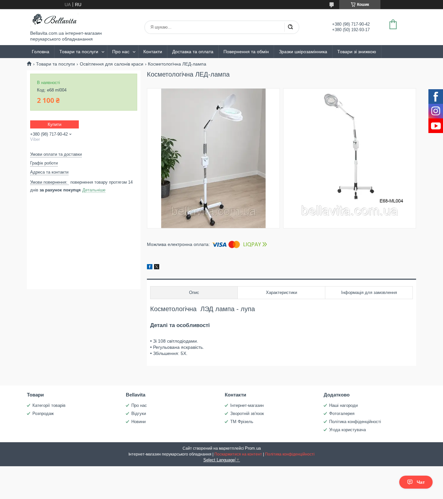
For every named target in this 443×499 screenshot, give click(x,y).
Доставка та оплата (192, 51)
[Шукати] (290, 27)
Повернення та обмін (246, 51)
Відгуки (138, 413)
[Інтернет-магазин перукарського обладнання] (54, 19)
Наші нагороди (343, 405)
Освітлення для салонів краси (111, 64)
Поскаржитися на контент (238, 454)
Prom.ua (253, 448)
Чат (421, 482)
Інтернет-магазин (247, 405)
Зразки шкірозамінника (303, 51)
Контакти (152, 51)
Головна (40, 51)
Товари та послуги (78, 51)
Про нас (120, 51)
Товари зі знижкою (356, 51)
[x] (156, 267)
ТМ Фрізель (241, 421)
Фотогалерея (341, 413)
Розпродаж (43, 413)
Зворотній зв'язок (247, 413)
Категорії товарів (49, 405)
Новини (138, 421)
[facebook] (149, 267)
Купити (54, 124)
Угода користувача (347, 429)
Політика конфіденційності (355, 421)
